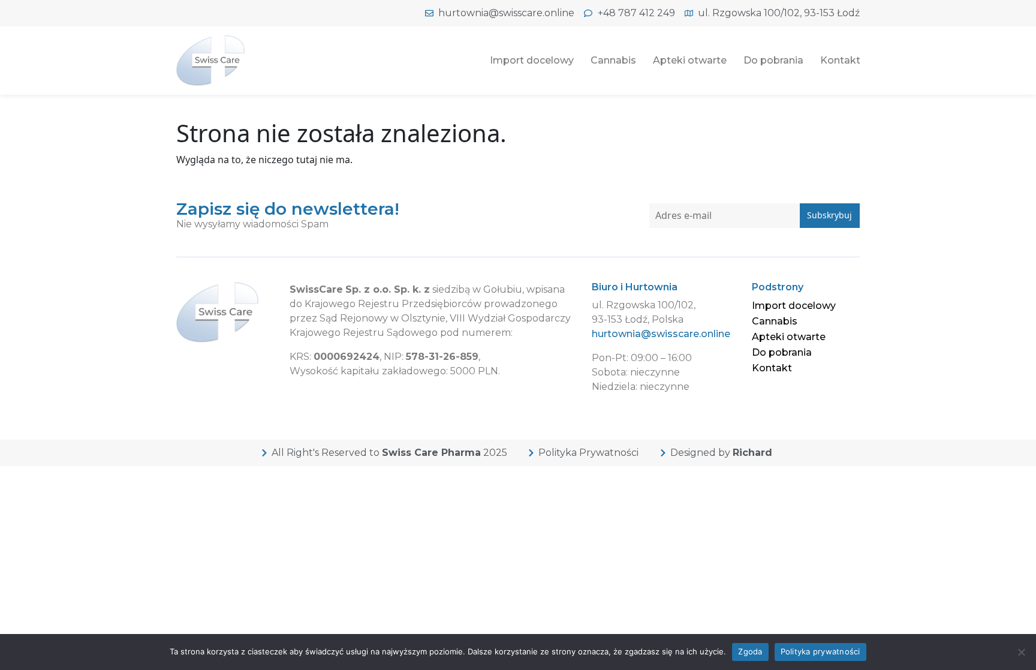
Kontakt (840, 60)
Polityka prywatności (820, 651)
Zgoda (750, 651)
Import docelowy (532, 60)
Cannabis (613, 60)
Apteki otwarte (690, 60)
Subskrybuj (829, 215)
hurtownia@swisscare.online (661, 333)
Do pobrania (773, 60)
